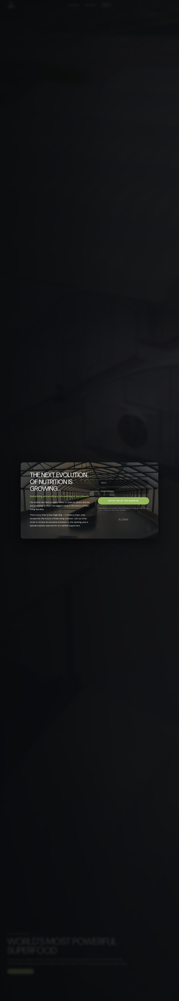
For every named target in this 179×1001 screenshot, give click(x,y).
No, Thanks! (123, 519)
